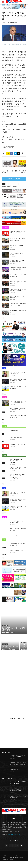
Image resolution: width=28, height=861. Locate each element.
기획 (3, 375)
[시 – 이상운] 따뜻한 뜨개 (16, 437)
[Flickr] (13, 845)
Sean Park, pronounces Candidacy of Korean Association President (18, 461)
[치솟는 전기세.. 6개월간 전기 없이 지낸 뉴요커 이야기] (5, 374)
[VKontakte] (21, 845)
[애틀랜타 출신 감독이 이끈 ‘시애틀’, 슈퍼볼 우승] (5, 298)
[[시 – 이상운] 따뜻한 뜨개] (5, 439)
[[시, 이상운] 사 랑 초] (5, 432)
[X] (18, 153)
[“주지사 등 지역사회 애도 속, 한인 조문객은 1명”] (5, 283)
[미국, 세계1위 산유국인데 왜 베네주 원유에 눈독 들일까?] (5, 381)
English (3, 463)
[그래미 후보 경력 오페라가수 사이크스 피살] (10, 642)
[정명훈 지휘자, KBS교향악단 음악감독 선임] (5, 530)
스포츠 (3, 300)
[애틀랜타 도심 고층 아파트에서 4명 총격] (5, 255)
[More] (22, 153)
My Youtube (5, 625)
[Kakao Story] (8, 153)
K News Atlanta (13, 22)
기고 (3, 434)
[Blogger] (6, 845)
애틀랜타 (3, 235)
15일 (7, 183)
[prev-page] (3, 318)
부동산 (3, 404)
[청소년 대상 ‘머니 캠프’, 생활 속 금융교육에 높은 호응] (5, 240)
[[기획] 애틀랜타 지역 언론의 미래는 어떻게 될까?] (5, 388)
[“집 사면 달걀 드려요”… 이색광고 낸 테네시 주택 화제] (5, 469)
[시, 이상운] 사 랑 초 (15, 430)
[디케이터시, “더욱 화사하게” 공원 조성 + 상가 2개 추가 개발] (5, 403)
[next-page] (5, 318)
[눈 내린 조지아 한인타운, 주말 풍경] (5, 312)
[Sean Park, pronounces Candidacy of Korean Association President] (5, 461)
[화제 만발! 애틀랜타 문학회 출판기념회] (5, 247)
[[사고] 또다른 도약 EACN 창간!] (5, 446)
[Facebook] (11, 153)
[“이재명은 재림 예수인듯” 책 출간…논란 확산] (5, 545)
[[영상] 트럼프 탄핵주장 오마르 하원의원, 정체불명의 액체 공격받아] (5, 764)
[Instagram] (17, 845)
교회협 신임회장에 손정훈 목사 (17, 550)
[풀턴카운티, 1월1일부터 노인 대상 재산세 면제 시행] (5, 410)
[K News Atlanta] (7, 22)
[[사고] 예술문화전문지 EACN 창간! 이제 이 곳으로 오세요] (5, 233)
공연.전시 (3, 278)
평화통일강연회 (14, 186)
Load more (13, 535)
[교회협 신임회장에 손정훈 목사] (5, 552)
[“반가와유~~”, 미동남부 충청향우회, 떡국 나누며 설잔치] (5, 305)
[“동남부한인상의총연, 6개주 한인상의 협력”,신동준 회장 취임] (5, 291)
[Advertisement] (14, 674)
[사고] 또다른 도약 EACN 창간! (17, 444)
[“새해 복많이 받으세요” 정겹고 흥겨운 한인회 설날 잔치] (5, 269)
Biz (2, 292)
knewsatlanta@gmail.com (14, 834)
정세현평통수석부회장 (13, 183)
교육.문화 (3, 242)
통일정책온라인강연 (6, 186)
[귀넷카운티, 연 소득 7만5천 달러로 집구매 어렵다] (5, 417)
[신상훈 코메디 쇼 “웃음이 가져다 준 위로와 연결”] (5, 276)
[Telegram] (15, 153)
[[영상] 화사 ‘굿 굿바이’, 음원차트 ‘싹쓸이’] (14, 618)
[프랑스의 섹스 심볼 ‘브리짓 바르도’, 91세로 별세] (5, 522)
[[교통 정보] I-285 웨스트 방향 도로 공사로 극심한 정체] (5, 262)
